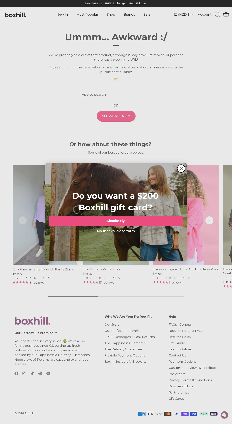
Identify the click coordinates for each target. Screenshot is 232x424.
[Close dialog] (181, 168)
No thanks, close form (116, 230)
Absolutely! (116, 221)
